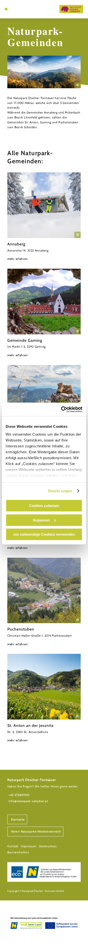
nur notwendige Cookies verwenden (44, 534)
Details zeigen (60, 491)
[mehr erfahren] (44, 216)
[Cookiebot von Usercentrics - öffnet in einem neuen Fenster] (62, 409)
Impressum (28, 846)
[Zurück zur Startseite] (71, 9)
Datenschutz (48, 846)
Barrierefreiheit (18, 852)
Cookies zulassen (44, 506)
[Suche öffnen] (13, 9)
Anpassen (41, 520)
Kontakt (12, 846)
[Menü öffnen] (6, 9)
